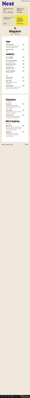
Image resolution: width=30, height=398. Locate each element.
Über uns (5, 12)
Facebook (7, 144)
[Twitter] (6, 396)
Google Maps (19, 12)
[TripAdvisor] (3, 396)
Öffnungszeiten (20, 23)
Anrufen (5, 23)
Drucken (26, 144)
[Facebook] (12, 396)
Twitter (11, 144)
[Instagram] (9, 396)
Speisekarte (10, 12)
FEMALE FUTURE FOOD (25, 1)
